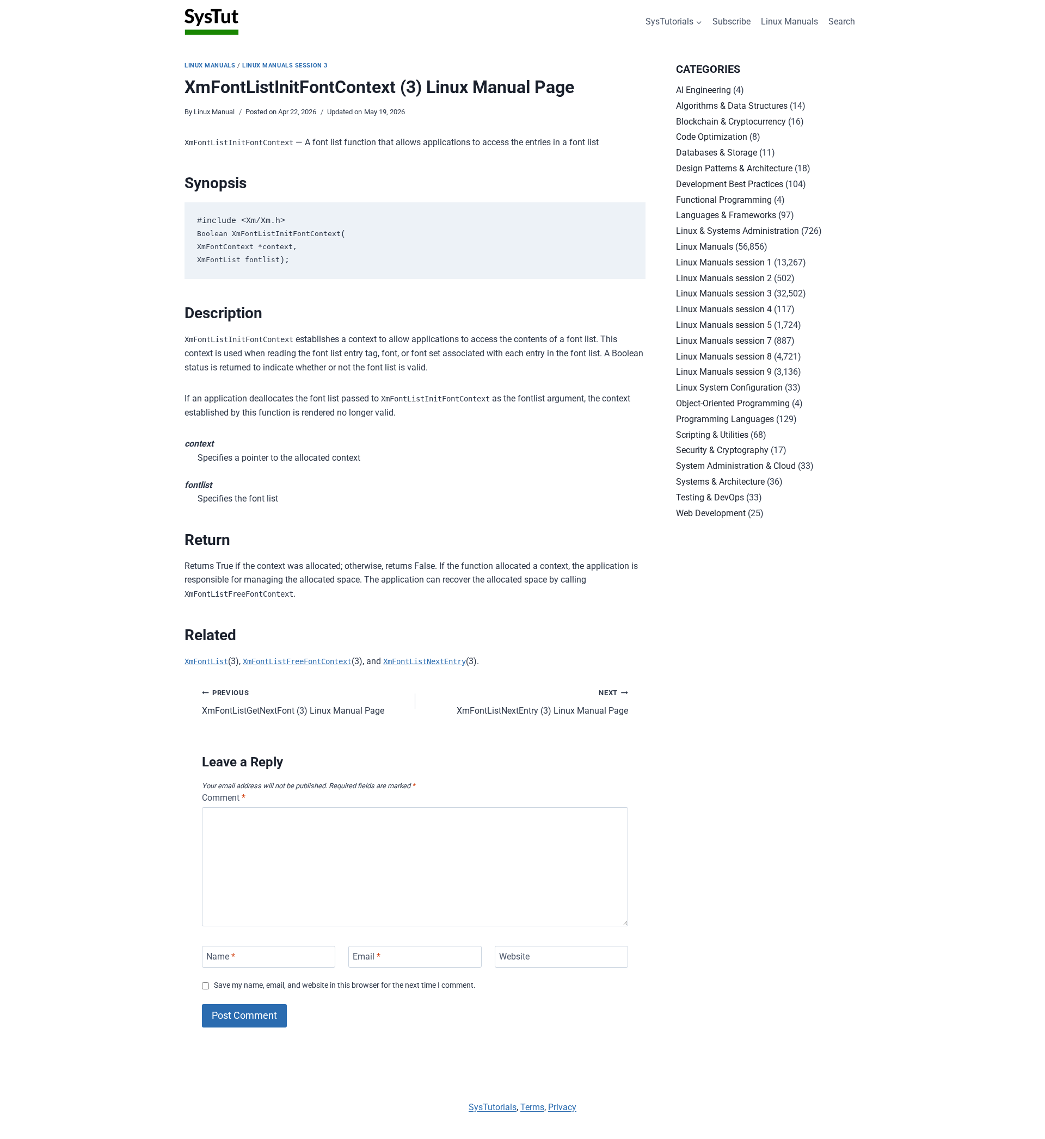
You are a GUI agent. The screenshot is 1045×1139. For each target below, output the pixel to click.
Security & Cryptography (722, 450)
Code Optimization (711, 137)
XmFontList (206, 661)
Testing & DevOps (710, 497)
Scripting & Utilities (712, 435)
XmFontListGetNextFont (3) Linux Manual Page (293, 702)
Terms (532, 1107)
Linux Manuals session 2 (724, 278)
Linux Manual (214, 112)
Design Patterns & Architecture (734, 168)
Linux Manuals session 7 (724, 341)
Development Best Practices (729, 184)
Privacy (562, 1107)
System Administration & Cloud (736, 466)
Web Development (711, 513)
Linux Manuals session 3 (285, 65)
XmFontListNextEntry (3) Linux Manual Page (542, 702)
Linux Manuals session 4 (724, 309)
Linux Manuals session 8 (724, 356)
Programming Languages (725, 419)
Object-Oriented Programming (733, 403)
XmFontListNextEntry (424, 661)
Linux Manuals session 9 (724, 372)
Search (841, 21)
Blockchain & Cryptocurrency (731, 121)
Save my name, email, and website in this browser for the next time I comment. (345, 985)
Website (514, 956)
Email (366, 956)
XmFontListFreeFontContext (297, 661)
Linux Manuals (789, 21)
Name (220, 956)
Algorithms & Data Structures (732, 106)
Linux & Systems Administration (737, 231)
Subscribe (731, 21)
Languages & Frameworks (726, 215)
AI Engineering (703, 90)
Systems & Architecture (720, 481)
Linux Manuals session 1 (724, 262)
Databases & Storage (716, 152)
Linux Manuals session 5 (724, 325)
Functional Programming (724, 200)
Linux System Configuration (729, 387)
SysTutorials (493, 1107)
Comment (223, 798)
